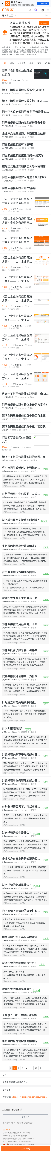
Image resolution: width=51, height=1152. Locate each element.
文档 (4, 1123)
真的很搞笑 (6, 93)
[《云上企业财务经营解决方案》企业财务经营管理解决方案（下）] (40, 241)
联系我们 (25, 1117)
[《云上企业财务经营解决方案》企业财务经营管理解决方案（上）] (40, 202)
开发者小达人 (18, 209)
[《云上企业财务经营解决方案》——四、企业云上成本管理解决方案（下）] (40, 377)
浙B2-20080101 (29, 1138)
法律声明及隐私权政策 (11, 1133)
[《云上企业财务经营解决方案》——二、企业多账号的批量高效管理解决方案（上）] (40, 261)
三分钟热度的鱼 (7, 126)
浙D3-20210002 (27, 1141)
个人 (47, 15)
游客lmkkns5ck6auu (9, 471)
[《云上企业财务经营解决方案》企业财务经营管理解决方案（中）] (40, 222)
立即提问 (25, 1148)
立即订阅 (44, 23)
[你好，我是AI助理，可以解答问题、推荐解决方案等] (36, 10)
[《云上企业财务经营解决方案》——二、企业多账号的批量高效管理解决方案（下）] (40, 300)
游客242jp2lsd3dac (9, 460)
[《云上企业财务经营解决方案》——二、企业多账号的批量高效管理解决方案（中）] (40, 280)
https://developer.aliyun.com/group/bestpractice (30, 1096)
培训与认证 (28, 1123)
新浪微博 (15, 1109)
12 (36, 1068)
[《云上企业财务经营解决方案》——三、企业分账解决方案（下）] (40, 338)
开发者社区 (11, 1123)
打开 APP (43, 3)
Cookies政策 (25, 1133)
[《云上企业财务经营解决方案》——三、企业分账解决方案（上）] (40, 319)
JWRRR (5, 419)
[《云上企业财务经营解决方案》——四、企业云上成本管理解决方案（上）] (40, 358)
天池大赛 (20, 1123)
